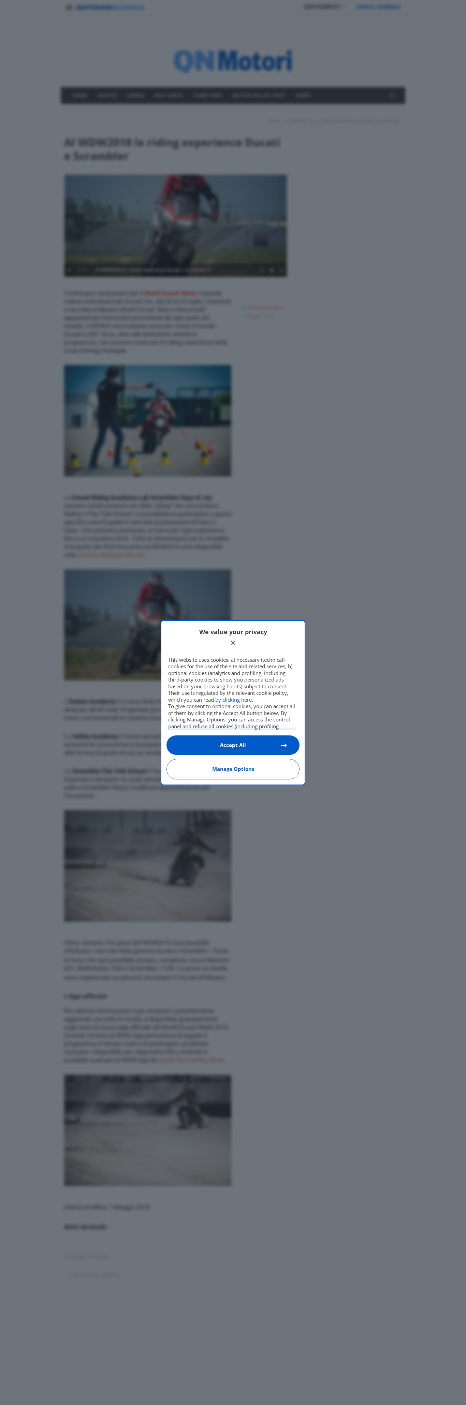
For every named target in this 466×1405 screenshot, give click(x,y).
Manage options (233, 768)
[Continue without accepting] (233, 642)
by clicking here (233, 699)
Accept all (233, 745)
